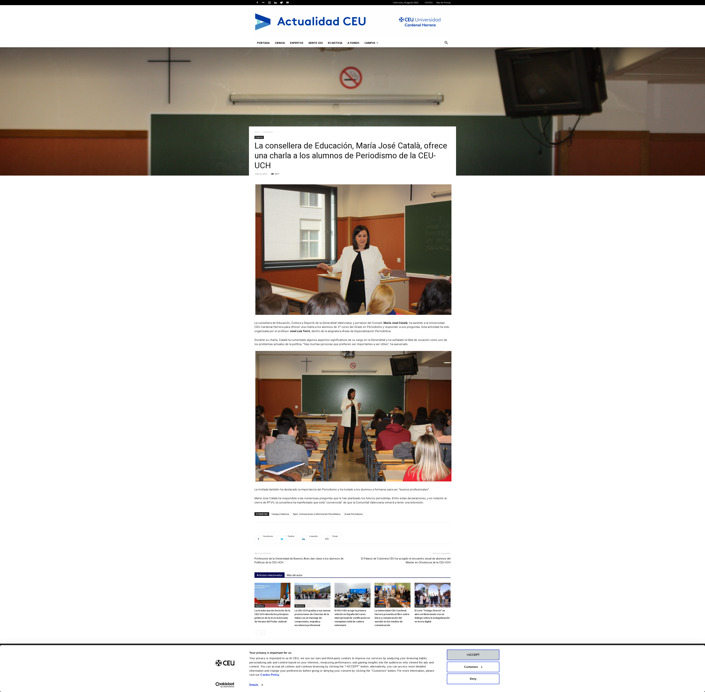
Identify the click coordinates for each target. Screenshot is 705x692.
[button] (446, 43)
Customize (471, 666)
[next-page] (262, 632)
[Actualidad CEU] (352, 21)
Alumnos (300, 606)
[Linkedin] (275, 2)
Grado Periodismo (353, 514)
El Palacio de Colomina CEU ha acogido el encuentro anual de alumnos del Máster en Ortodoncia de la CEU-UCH (406, 560)
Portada (263, 43)
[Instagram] (269, 2)
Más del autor (295, 575)
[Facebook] (257, 2)
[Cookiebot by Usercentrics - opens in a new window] (225, 685)
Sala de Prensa (443, 2)
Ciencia (280, 43)
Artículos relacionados (269, 575)
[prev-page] (256, 632)
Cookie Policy (269, 674)
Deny (473, 678)
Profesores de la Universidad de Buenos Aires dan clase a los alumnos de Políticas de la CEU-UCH (299, 560)
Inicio (257, 132)
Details (253, 684)
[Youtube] (287, 2)
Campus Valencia (280, 514)
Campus (369, 43)
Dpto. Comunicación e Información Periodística (316, 514)
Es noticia (335, 43)
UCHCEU (429, 2)
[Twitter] (281, 2)
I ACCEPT (473, 654)
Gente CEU (315, 43)
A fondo (353, 43)
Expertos (296, 43)
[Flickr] (263, 2)
